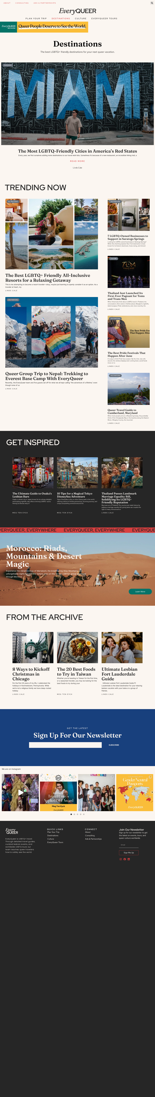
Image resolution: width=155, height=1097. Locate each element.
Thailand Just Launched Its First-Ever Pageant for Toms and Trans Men (126, 296)
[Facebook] (124, 859)
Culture (81, 18)
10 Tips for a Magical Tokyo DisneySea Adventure (74, 495)
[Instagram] (36, 808)
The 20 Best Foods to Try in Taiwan (76, 671)
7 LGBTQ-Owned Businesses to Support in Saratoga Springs (128, 237)
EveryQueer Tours (104, 18)
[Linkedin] (128, 859)
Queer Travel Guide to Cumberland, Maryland (123, 411)
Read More (77, 161)
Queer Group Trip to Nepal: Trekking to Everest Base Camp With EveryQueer (46, 376)
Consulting (22, 3)
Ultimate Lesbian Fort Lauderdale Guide (119, 673)
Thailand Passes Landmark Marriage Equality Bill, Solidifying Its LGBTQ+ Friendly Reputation (119, 498)
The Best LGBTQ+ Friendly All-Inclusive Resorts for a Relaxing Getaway (47, 278)
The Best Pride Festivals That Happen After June (126, 354)
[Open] (20, 792)
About (7, 3)
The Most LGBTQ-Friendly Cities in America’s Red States (77, 151)
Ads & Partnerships (45, 3)
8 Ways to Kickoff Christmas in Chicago (31, 673)
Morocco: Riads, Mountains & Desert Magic (44, 556)
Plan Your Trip (36, 18)
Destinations (61, 18)
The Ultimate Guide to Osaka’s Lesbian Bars (32, 495)
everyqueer (20, 776)
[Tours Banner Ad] (44, 32)
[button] (152, 3)
